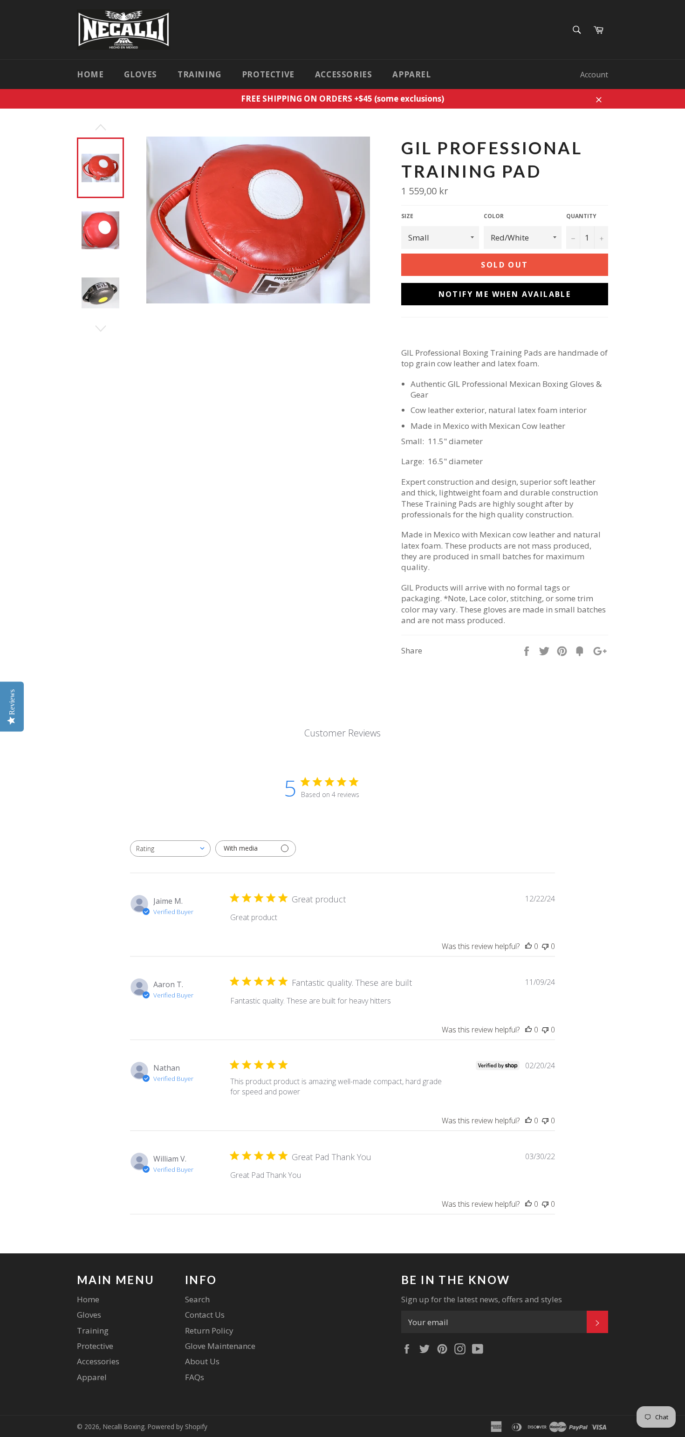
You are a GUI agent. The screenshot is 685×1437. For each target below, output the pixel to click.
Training (199, 74)
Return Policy (209, 1330)
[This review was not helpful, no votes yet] (545, 946)
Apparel (411, 74)
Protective (268, 74)
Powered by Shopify (177, 1426)
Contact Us (205, 1314)
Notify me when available (504, 294)
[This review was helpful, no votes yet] (528, 946)
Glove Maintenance (220, 1346)
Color (494, 216)
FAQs (194, 1377)
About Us (202, 1361)
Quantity (581, 216)
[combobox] (170, 848)
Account (594, 74)
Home (90, 74)
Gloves (140, 74)
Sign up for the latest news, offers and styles (481, 1299)
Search (197, 1299)
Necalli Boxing (123, 1426)
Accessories (343, 74)
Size (407, 216)
